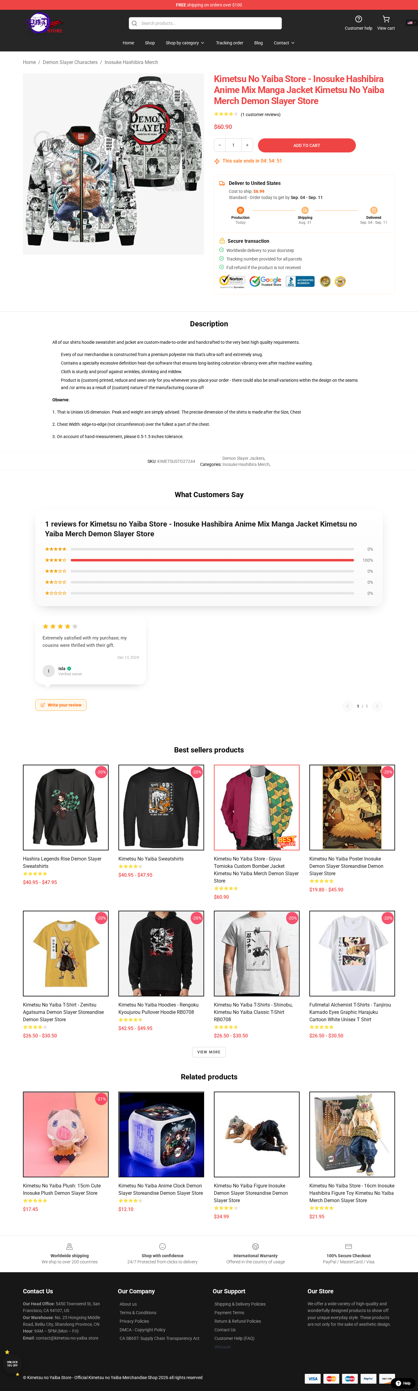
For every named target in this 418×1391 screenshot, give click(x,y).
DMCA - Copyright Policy (143, 1329)
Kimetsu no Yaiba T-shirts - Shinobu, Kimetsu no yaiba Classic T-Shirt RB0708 (253, 1012)
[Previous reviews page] (347, 706)
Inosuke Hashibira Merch (131, 62)
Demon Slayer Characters (70, 62)
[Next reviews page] (377, 706)
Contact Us (225, 1329)
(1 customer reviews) (261, 114)
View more (209, 1052)
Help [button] (407, 1383)
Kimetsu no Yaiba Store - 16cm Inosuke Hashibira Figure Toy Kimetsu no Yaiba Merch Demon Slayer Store (351, 1193)
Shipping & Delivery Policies (240, 1304)
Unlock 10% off (12, 1364)
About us (128, 1304)
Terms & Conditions (138, 1312)
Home (29, 62)
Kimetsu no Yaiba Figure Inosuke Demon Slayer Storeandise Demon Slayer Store (251, 1193)
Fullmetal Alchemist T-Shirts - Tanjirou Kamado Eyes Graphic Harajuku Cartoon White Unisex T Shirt (350, 1012)
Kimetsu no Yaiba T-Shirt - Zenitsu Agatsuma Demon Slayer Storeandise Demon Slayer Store (63, 1012)
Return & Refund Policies (238, 1321)
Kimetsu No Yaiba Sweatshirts (151, 859)
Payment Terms (229, 1312)
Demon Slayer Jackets (243, 458)
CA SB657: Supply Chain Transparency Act (160, 1338)
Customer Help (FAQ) (235, 1338)
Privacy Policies (134, 1321)
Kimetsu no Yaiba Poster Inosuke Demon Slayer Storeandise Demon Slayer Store (346, 866)
